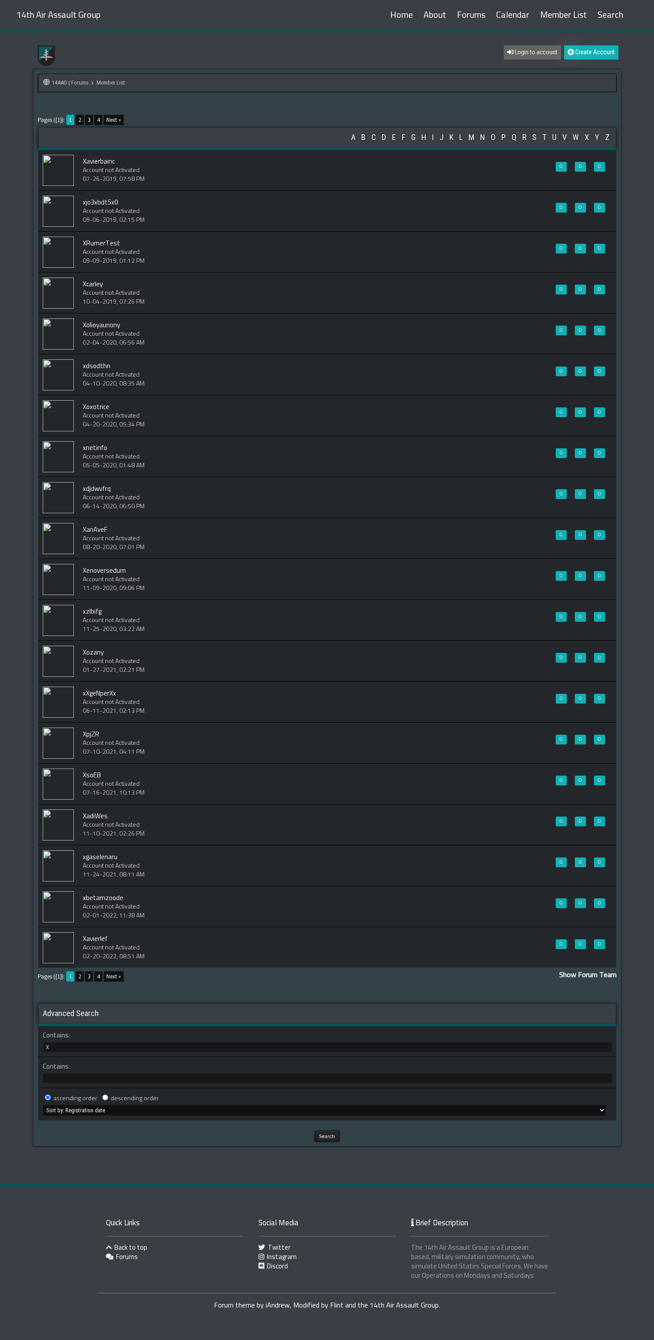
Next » (113, 120)
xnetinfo (95, 448)
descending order (135, 1098)
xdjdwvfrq (97, 489)
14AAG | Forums (70, 82)
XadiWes (95, 816)
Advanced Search (71, 1013)
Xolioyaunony (101, 325)
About (435, 15)
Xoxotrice (96, 407)
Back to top (130, 1247)
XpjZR (91, 734)
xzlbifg (92, 611)
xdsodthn (96, 366)
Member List (563, 15)
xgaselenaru (100, 857)
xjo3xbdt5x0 (100, 202)
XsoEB (92, 775)
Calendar (512, 15)
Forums (471, 15)
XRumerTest (101, 243)
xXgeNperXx (99, 693)
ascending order (75, 1098)
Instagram (281, 1257)
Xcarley (93, 284)
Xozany (93, 652)
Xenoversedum (104, 570)
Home (401, 15)
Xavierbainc (99, 161)
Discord (277, 1266)
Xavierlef (95, 939)
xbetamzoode (103, 898)
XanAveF (95, 530)
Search (610, 15)
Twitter (278, 1247)
